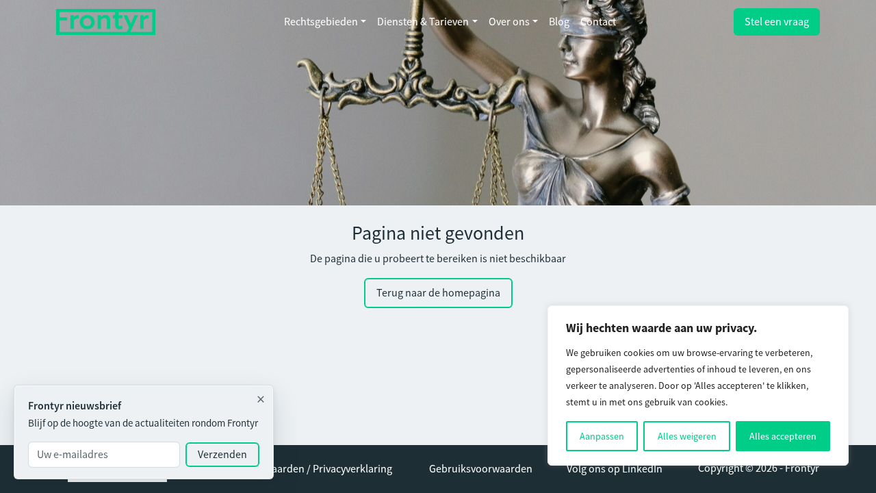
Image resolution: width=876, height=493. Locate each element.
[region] (698, 385)
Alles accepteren (782, 436)
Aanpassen (602, 436)
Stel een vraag (777, 22)
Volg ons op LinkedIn (614, 469)
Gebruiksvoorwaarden (480, 469)
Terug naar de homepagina (438, 293)
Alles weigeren (687, 436)
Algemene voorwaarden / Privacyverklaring (293, 469)
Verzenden (222, 455)
